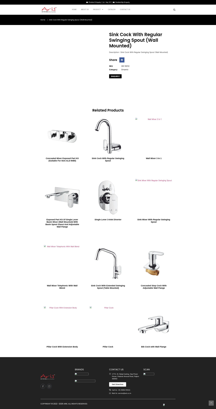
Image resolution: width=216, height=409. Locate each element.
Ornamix (124, 69)
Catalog (111, 9)
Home (74, 9)
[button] (121, 59)
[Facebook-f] (42, 386)
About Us (85, 9)
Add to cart (62, 165)
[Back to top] (211, 403)
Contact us (125, 9)
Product (97, 9)
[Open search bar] (174, 10)
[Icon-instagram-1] (49, 386)
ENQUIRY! (115, 76)
